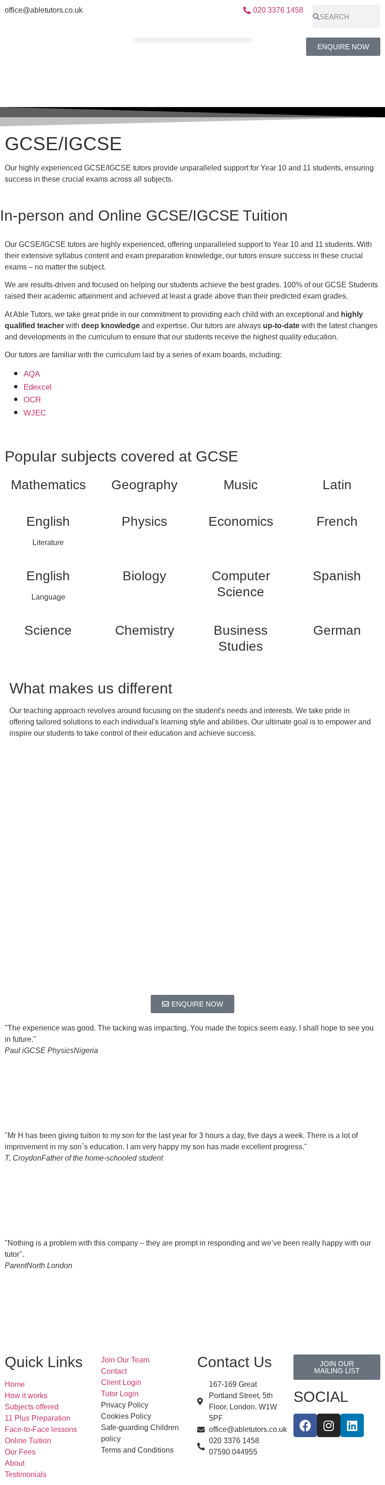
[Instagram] (328, 1425)
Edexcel (37, 387)
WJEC (34, 412)
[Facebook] (305, 1425)
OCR (32, 399)
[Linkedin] (352, 1425)
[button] (192, 40)
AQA (31, 373)
